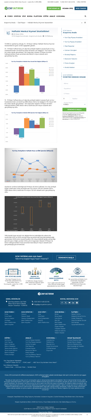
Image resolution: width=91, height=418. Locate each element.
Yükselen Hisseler (60, 328)
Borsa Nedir (58, 316)
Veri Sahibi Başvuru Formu (67, 402)
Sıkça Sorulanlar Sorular (78, 320)
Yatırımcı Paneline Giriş (74, 344)
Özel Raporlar (69, 46)
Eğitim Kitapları (9, 352)
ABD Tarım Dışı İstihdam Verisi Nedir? (45, 362)
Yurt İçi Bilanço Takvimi (33, 356)
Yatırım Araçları (9, 318)
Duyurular (49, 350)
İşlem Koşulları (9, 324)
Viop (39, 314)
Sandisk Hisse (32, 367)
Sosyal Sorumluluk (52, 346)
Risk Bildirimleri (70, 397)
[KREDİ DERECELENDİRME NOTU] (56, 271)
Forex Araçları (70, 63)
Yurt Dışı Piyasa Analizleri (74, 37)
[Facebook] (62, 302)
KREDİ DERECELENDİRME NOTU (56, 278)
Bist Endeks (58, 322)
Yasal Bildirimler (19, 397)
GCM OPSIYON (26, 312)
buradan (48, 416)
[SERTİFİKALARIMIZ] (78, 271)
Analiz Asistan (70, 67)
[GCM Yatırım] (13, 9)
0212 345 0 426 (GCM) (41, 302)
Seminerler (8, 340)
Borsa (56, 314)
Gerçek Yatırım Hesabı (74, 342)
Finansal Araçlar (30, 348)
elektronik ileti (72, 114)
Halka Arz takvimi (60, 331)
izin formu (65, 119)
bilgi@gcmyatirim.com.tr (43, 304)
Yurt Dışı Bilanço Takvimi (33, 354)
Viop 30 (40, 320)
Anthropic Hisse (20, 367)
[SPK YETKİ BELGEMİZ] (13, 271)
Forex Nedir (8, 316)
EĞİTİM (7, 338)
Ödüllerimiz (50, 342)
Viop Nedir (41, 316)
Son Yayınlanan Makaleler (13, 360)
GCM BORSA (59, 312)
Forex (6, 314)
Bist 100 (57, 320)
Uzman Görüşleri (71, 50)
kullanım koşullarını (68, 116)
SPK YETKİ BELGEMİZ (13, 276)
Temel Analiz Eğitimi (11, 350)
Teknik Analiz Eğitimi (11, 348)
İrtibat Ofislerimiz (76, 318)
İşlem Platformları (10, 322)
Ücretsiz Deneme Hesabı (74, 340)
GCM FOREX (9, 312)
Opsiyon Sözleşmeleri (28, 318)
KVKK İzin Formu (37, 402)
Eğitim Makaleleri (10, 346)
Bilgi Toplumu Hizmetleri (33, 397)
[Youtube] (69, 302)
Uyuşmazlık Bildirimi (77, 324)
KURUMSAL (50, 338)
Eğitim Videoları (10, 344)
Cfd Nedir (7, 320)
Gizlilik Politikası (59, 397)
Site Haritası (75, 322)
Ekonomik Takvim (31, 350)
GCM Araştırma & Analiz (20, 36)
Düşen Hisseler (59, 326)
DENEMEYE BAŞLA (66, 258)
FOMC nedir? (27, 362)
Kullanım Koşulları (47, 397)
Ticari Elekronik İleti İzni (51, 402)
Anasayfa (10, 397)
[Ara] (85, 16)
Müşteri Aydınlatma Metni (23, 402)
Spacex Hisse (9, 367)
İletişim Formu (76, 314)
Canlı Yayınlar (9, 342)
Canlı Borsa (58, 318)
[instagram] (77, 302)
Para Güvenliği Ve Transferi (75, 346)
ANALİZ (28, 338)
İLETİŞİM (74, 312)
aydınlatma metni (78, 117)
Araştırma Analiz (9, 23)
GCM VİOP (42, 312)
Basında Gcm (50, 344)
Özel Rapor (21, 23)
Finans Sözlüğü (9, 354)
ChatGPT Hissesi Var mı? (13, 362)
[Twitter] (65, 302)
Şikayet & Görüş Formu (78, 316)
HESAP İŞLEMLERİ (74, 338)
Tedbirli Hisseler (59, 333)
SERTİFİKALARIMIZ (78, 276)
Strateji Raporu (70, 54)
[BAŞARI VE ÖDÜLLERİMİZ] (35, 271)
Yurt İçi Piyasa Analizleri (73, 42)
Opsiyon (23, 314)
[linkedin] (73, 302)
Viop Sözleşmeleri (43, 318)
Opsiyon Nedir (25, 316)
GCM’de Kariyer (51, 348)
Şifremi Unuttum (72, 348)
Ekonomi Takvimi (71, 59)
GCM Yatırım (28, 409)
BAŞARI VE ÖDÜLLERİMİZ (35, 277)
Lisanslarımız (50, 340)
